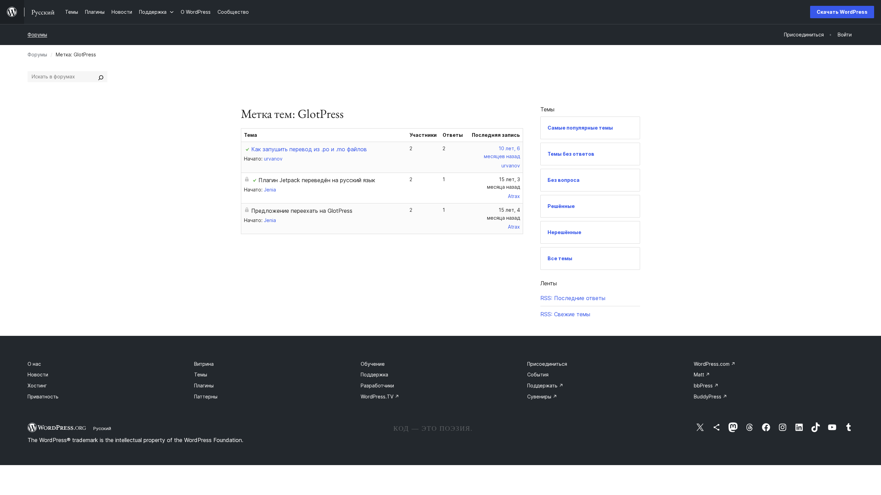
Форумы (37, 34)
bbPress (706, 385)
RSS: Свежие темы (565, 314)
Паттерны (205, 396)
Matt (702, 374)
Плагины (204, 385)
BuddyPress (710, 396)
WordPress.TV (380, 396)
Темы (200, 374)
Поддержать (545, 385)
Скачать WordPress (842, 12)
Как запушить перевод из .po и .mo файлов (309, 149)
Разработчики (377, 385)
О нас (34, 364)
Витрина (204, 364)
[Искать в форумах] (100, 76)
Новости (38, 374)
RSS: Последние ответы (572, 298)
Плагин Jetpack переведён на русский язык (316, 180)
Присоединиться (547, 364)
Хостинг (37, 385)
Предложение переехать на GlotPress (301, 210)
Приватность (43, 396)
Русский (102, 428)
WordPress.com (714, 364)
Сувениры (542, 396)
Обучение (373, 364)
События (538, 374)
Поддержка (374, 374)
